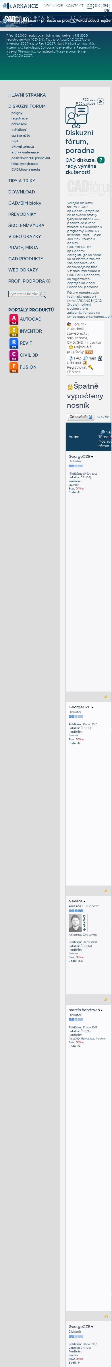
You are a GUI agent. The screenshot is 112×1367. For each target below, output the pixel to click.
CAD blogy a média (25, 169)
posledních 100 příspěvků (30, 158)
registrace (19, 118)
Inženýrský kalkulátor (22, 47)
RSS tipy (88, 99)
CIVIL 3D (28, 355)
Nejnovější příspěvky (79, 349)
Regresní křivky (88, 47)
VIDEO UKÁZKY (24, 236)
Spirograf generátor (56, 47)
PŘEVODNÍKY (22, 214)
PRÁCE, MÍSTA (23, 247)
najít (14, 141)
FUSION (27, 367)
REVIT (25, 343)
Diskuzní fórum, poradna (80, 141)
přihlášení (19, 124)
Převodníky (26, 51)
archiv (103, 416)
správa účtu (20, 135)
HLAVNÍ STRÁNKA (27, 95)
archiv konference (25, 152)
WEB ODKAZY (23, 270)
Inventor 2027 (17, 43)
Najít (92, 358)
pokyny (16, 113)
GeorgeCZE (80, 456)
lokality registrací (24, 164)
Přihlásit (74, 372)
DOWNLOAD (21, 192)
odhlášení (18, 130)
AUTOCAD (30, 319)
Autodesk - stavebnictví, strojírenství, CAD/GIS (78, 336)
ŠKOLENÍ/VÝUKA (26, 225)
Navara (76, 901)
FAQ (77, 358)
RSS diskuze (85, 103)
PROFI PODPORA (26, 281)
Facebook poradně (82, 287)
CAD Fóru (75, 275)
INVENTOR (30, 331)
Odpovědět (78, 417)
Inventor (93, 342)
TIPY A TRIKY (21, 180)
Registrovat (77, 367)
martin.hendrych (85, 1010)
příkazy (59, 51)
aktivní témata (22, 147)
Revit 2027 (46, 43)
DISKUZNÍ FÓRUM (27, 106)
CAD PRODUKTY (25, 258)
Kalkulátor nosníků (79, 43)
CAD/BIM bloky (24, 203)
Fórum (78, 324)
